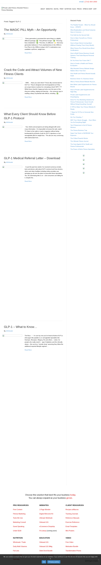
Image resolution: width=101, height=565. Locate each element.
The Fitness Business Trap (78, 130)
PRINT (62, 9)
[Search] (98, 9)
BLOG (74, 9)
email (81, 2)
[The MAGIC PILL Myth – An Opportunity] (12, 47)
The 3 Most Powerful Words (79, 138)
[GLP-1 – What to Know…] (12, 408)
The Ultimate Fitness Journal (79, 141)
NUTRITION (68, 9)
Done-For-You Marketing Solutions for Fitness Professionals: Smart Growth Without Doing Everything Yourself (82, 102)
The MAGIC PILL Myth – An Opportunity (30, 29)
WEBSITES (49, 9)
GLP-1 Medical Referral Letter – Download (32, 158)
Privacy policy (54, 562)
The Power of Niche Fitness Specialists (82, 149)
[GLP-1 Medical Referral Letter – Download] (12, 240)
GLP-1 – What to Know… (20, 326)
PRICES (79, 9)
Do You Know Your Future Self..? (80, 60)
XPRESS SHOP (87, 9)
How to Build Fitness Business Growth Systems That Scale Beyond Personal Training (82, 55)
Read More (28, 53)
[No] (99, 560)
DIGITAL (56, 9)
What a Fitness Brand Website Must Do (82, 81)
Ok (44, 562)
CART (95, 9)
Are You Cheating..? (76, 117)
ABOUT (43, 9)
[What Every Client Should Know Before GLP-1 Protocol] (12, 135)
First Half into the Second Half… (80, 35)
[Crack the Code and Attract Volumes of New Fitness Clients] (12, 91)
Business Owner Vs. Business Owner (82, 78)
